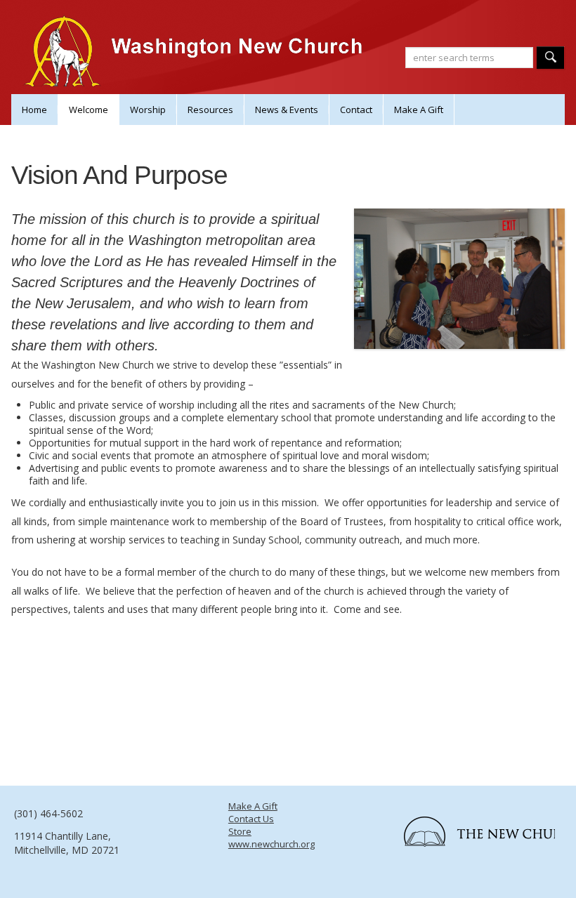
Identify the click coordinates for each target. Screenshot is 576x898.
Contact (356, 109)
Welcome (88, 109)
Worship (148, 109)
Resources (210, 109)
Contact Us (251, 818)
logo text (472, 836)
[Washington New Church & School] (196, 63)
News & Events (286, 109)
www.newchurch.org (271, 844)
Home (34, 109)
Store (239, 831)
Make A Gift (418, 109)
